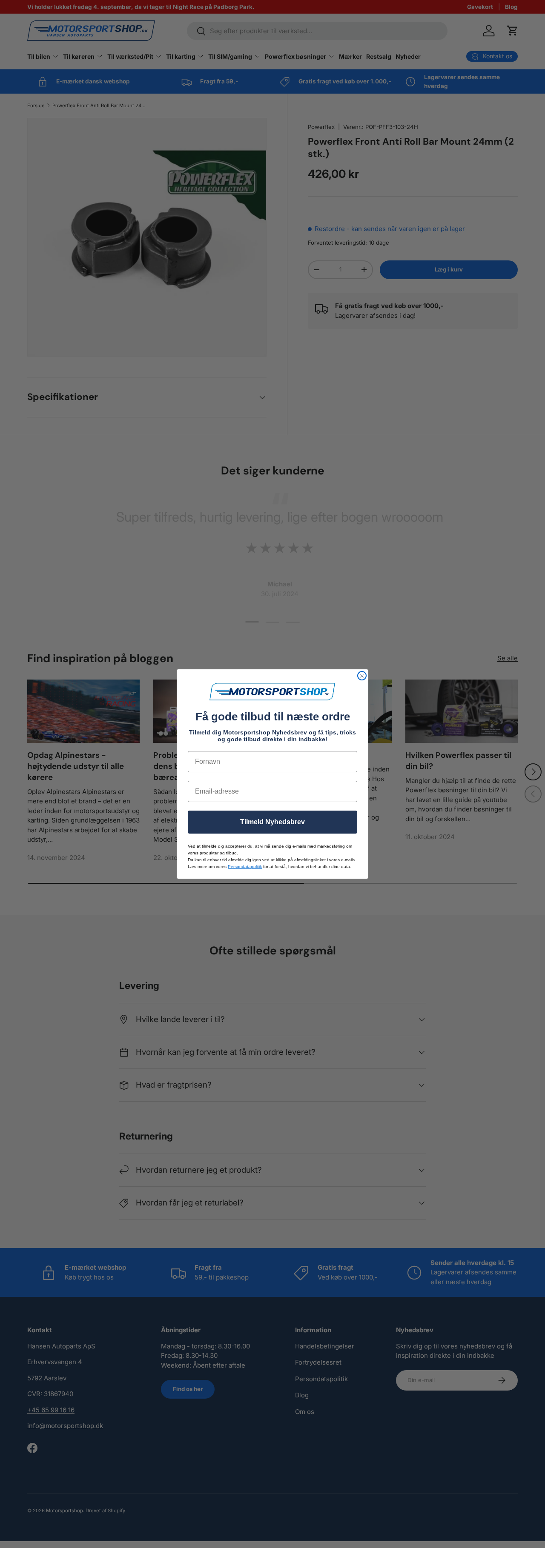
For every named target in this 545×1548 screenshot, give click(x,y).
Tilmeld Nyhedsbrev (272, 821)
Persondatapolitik (245, 866)
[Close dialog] (362, 675)
